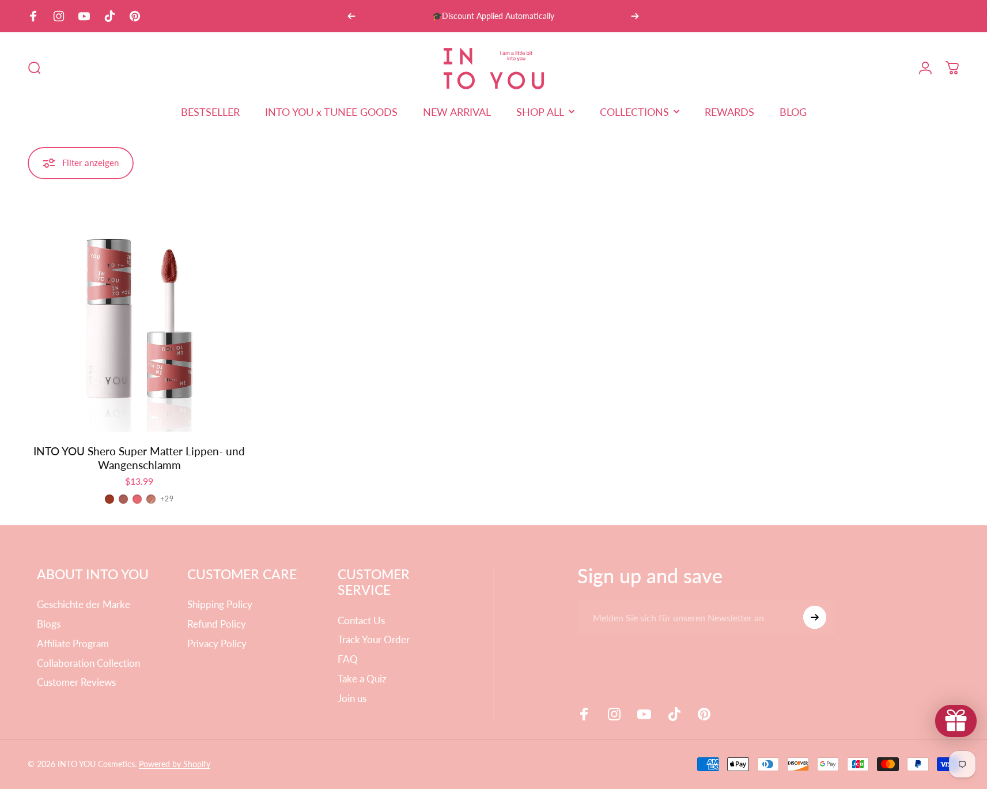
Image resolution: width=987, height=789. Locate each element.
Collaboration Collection (88, 663)
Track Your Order (374, 639)
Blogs (48, 624)
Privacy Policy (217, 643)
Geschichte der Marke (83, 604)
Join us (352, 698)
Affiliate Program (73, 643)
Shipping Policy (219, 604)
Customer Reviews (76, 682)
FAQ (348, 659)
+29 (167, 499)
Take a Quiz (362, 679)
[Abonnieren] (814, 617)
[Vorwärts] (635, 16)
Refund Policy (216, 624)
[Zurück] (351, 16)
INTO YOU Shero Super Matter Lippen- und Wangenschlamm (139, 457)
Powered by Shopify (174, 764)
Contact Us (361, 620)
